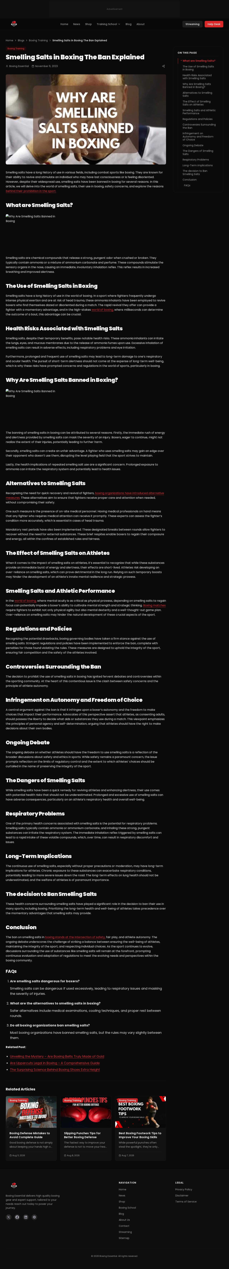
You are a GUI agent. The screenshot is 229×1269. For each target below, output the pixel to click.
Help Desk (214, 24)
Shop (88, 24)
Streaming (192, 24)
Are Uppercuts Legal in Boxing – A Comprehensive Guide (55, 1063)
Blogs (21, 40)
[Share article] (163, 66)
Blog (128, 24)
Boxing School (127, 1207)
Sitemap (124, 1238)
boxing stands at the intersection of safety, (74, 937)
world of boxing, (103, 310)
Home (64, 24)
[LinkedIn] (26, 1217)
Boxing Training (38, 40)
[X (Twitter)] (8, 1217)
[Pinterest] (34, 1217)
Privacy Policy (183, 1189)
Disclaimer (181, 1195)
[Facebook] (17, 1217)
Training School (107, 24)
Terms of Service (186, 1201)
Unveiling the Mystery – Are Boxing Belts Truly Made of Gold (57, 1056)
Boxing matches (154, 605)
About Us (124, 1220)
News (76, 24)
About (141, 24)
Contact (124, 1226)
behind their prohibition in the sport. (31, 191)
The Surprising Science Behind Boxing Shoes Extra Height (55, 1069)
